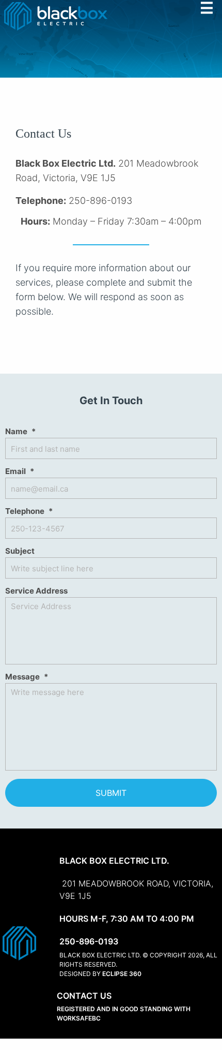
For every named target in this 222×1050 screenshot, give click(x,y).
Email (19, 471)
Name (20, 431)
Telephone (29, 511)
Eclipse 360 (121, 974)
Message (26, 677)
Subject (20, 551)
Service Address (36, 591)
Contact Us (84, 995)
